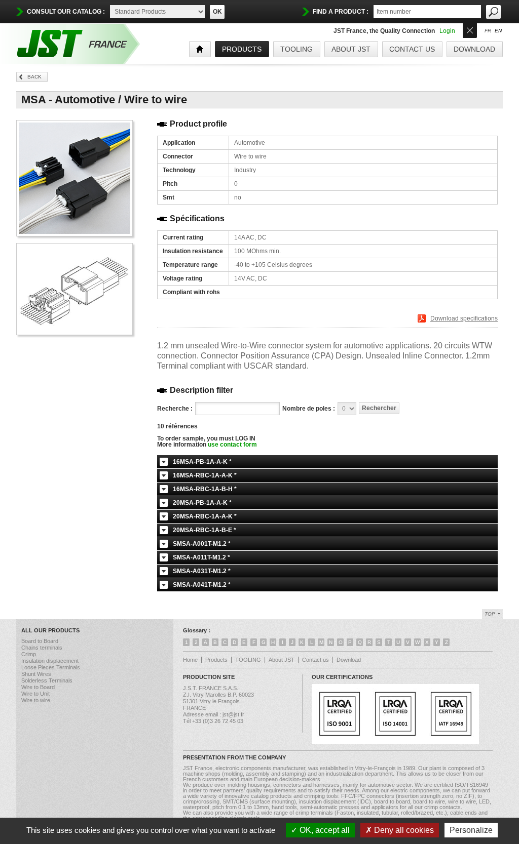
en (498, 30)
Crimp (28, 654)
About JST (350, 49)
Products (216, 660)
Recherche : (175, 408)
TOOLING (296, 49)
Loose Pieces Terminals (50, 667)
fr (488, 30)
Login (447, 30)
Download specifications (464, 318)
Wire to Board (38, 687)
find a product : (340, 11)
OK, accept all (324, 830)
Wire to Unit (35, 694)
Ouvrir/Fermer (470, 29)
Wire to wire (35, 700)
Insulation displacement (50, 661)
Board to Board (39, 641)
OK (217, 11)
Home (190, 660)
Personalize (471, 830)
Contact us (412, 49)
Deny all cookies (403, 830)
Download (474, 49)
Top (490, 614)
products (242, 49)
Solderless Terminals (46, 680)
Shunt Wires (36, 674)
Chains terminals (41, 648)
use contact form (232, 444)
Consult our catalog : (66, 11)
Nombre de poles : (308, 408)
